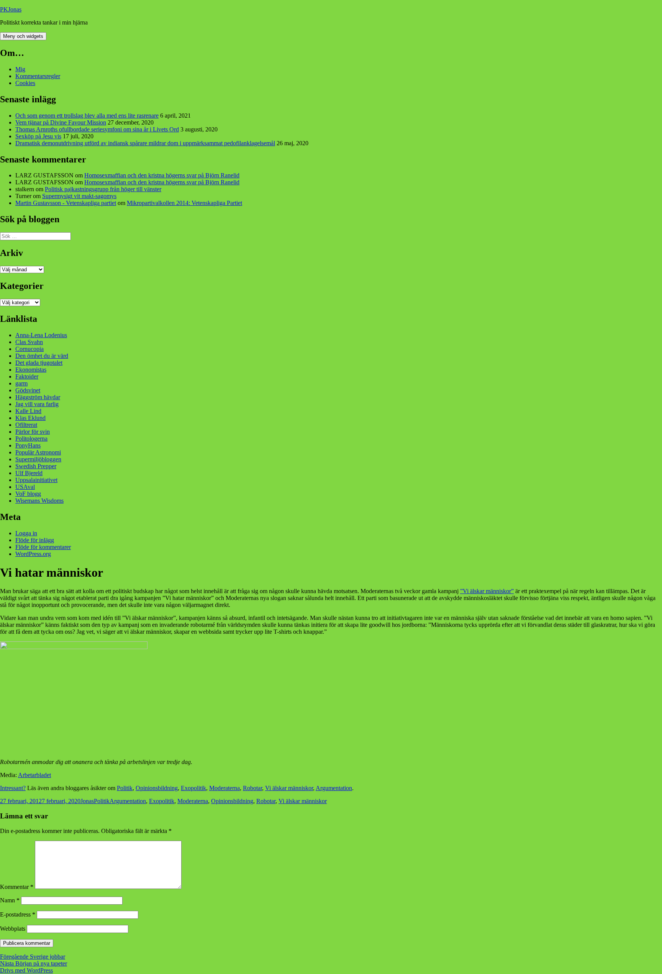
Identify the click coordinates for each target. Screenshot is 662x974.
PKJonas (10, 9)
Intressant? (13, 788)
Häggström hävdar (37, 397)
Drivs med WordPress (26, 970)
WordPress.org (33, 554)
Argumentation (334, 788)
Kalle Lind (28, 411)
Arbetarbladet (34, 775)
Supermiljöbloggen (38, 459)
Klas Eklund (30, 418)
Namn (10, 900)
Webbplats (12, 928)
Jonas (87, 801)
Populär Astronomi (38, 452)
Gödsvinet (27, 390)
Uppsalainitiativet (36, 480)
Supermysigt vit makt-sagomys (79, 196)
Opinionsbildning (157, 788)
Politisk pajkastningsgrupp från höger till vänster (103, 189)
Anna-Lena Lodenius (41, 335)
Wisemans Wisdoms (39, 500)
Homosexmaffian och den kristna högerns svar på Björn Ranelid (161, 175)
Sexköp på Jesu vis (38, 136)
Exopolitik (193, 788)
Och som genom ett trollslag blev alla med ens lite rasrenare (87, 115)
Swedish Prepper (35, 466)
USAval (25, 487)
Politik (125, 788)
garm (21, 383)
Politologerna (31, 438)
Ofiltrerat (26, 424)
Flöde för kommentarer (43, 547)
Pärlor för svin (32, 431)
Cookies (25, 83)
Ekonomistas (30, 369)
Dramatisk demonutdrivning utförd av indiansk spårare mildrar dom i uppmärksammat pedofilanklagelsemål (145, 143)
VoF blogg (28, 493)
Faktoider (26, 376)
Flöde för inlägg (34, 540)
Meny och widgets (23, 36)
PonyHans (28, 445)
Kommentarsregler (37, 76)
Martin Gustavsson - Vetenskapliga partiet (65, 203)
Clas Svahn (29, 342)
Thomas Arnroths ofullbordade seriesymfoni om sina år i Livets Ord (97, 129)
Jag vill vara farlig (37, 404)
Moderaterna (224, 788)
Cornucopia (29, 349)
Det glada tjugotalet (38, 362)
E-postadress (17, 914)
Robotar (252, 788)
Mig (20, 69)
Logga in (26, 533)
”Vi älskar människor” (487, 591)
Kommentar (16, 887)
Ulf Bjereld (29, 473)
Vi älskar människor (289, 788)
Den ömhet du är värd (41, 356)
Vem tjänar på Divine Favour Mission (60, 122)
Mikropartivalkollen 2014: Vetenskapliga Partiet (184, 203)
